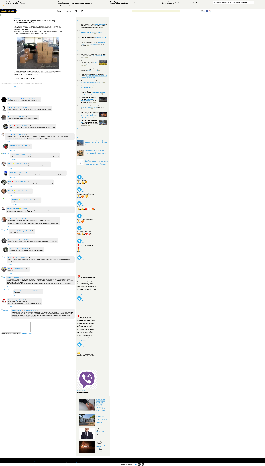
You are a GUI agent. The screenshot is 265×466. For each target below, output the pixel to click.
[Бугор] (4, 120)
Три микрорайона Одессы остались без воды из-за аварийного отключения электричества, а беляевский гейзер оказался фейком (101, 405)
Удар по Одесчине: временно (89, 42)
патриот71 (13, 231)
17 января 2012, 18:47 (22, 145)
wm (9, 268)
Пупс (9, 300)
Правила (24, 333)
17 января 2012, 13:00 (22, 126)
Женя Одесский (12, 240)
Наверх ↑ (16, 86)
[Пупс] (4, 303)
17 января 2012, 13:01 (25, 154)
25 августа (80, 21)
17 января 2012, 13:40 (22, 219)
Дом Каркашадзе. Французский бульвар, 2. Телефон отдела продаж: (230, 2)
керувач (12, 145)
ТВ (76, 11)
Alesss (11, 126)
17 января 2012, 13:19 (21, 190)
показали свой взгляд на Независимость (89, 63)
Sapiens (10, 258)
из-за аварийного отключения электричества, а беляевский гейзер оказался (94, 25)
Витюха (10, 190)
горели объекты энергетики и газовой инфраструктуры (89, 115)
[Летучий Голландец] (4, 102)
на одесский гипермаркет (89, 101)
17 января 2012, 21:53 (21, 258)
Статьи (59, 11)
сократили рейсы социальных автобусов (92, 82)
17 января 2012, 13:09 (20, 181)
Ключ (9, 181)
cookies (135, 464)
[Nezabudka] (6, 198)
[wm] (4, 271)
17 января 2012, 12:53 (18, 117)
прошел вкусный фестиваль (99, 55)
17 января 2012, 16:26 (25, 231)
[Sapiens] (3, 258)
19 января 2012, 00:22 (32, 291)
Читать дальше (81, 294)
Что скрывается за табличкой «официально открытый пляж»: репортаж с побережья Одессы (96, 142)
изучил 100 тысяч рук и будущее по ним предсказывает (93, 93)
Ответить (10, 104)
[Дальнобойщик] (8, 290)
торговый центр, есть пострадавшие (89, 123)
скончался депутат (100, 37)
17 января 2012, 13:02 (21, 163)
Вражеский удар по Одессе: (89, 120)
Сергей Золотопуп (13, 208)
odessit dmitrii (12, 108)
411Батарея (11, 219)
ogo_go (8, 135)
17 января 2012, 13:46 (27, 199)
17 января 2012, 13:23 (27, 208)
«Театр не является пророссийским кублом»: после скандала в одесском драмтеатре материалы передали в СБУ (95, 152)
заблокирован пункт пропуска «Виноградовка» (93, 43)
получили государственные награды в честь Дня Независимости (94, 76)
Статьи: (79, 138)
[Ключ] (4, 184)
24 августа (80, 51)
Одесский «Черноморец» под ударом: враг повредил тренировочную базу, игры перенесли (182, 2)
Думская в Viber (81, 390)
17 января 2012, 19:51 (22, 249)
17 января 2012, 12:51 (23, 108)
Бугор (10, 117)
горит (82, 122)
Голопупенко (15, 154)
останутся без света (92, 70)
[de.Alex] (3, 277)
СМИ (82, 11)
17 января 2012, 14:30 (22, 172)
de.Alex (9, 277)
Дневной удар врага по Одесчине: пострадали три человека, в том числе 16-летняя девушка (127, 2)
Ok (139, 464)
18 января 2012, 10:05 (18, 277)
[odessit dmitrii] (4, 111)
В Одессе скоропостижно (88, 37)
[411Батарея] (4, 222)
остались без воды (100, 24)
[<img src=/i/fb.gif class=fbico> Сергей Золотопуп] (3, 210)
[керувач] (5, 148)
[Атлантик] (5, 175)
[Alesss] (5, 129)
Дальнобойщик (19, 291)
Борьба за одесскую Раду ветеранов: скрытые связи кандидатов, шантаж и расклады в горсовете (25, 2)
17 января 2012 (17, 17)
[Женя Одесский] (4, 243)
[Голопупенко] (5, 153)
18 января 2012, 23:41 (18, 300)
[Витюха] (4, 193)
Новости (68, 11)
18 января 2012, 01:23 (19, 268)
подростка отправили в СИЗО (89, 107)
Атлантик (13, 172)
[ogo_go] (2, 135)
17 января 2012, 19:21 (24, 240)
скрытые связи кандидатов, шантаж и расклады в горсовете (92, 33)
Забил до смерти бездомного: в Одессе (91, 106)
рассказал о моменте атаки (87, 99)
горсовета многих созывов (88, 39)
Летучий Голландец (14, 99)
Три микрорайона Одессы (88, 24)
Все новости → (81, 129)
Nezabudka (15, 199)
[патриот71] (4, 230)
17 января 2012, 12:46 (29, 99)
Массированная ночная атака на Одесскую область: (90, 113)
